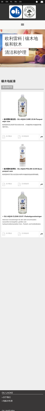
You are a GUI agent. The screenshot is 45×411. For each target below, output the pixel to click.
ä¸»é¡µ (22, 11)
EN (7, 2)
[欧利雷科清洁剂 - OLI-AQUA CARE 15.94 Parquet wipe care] (22, 105)
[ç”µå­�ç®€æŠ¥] (37, 2)
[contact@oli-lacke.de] (42, 2)
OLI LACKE (7, 393)
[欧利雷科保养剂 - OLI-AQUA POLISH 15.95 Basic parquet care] (22, 155)
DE (2, 2)
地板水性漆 (8, 401)
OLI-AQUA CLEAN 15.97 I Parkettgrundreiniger (23, 216)
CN (20, 2)
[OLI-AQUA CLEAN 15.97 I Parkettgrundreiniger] (22, 202)
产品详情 (41, 137)
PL (11, 2)
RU (16, 2)
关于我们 (7, 397)
